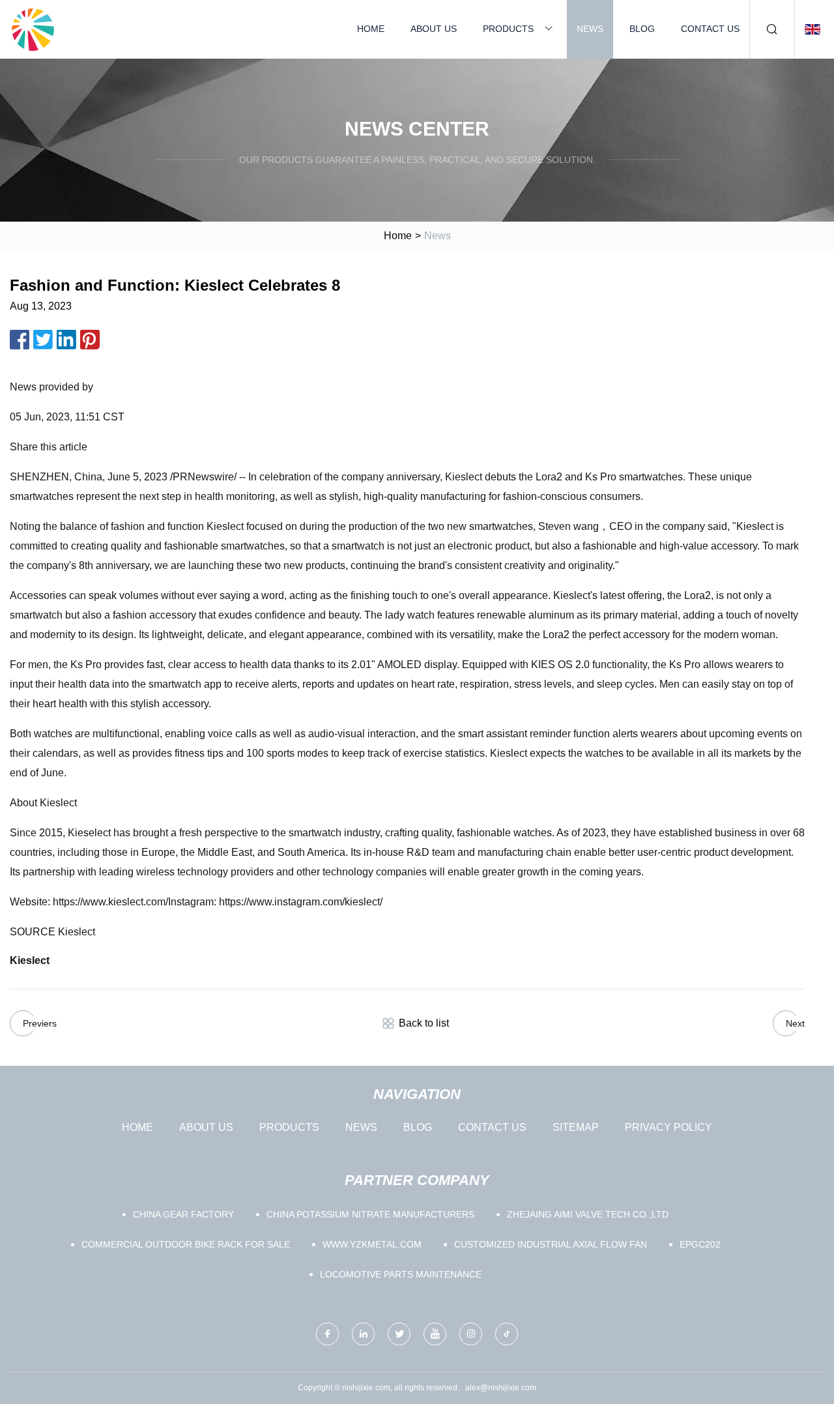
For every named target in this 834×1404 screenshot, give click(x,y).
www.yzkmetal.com (372, 1244)
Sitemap (576, 1127)
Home (370, 28)
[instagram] (470, 1334)
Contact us (710, 28)
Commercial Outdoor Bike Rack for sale (185, 1244)
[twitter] (399, 1334)
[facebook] (327, 1334)
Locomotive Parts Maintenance (401, 1274)
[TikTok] (506, 1334)
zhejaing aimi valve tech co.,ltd (588, 1214)
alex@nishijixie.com (500, 1387)
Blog (642, 28)
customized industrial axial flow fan (550, 1244)
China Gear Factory (183, 1214)
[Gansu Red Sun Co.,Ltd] (32, 29)
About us (433, 28)
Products (508, 28)
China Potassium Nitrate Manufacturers (370, 1214)
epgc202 (700, 1244)
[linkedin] (363, 1334)
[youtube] (435, 1334)
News (590, 28)
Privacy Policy (668, 1127)
